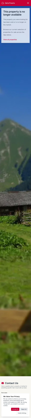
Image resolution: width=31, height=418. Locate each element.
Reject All (23, 409)
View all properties (10, 39)
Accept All (15, 409)
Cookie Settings (22, 413)
